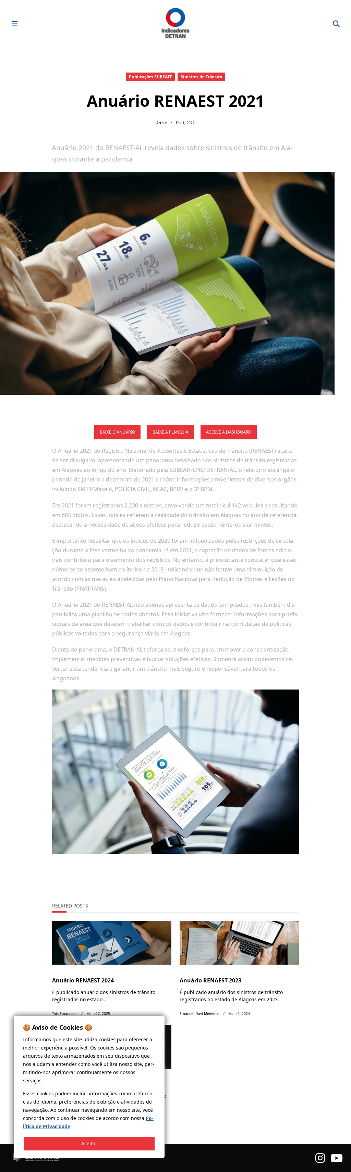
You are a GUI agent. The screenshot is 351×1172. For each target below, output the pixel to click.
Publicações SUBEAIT (150, 77)
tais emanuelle (64, 1013)
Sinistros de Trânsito (201, 77)
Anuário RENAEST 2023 (210, 980)
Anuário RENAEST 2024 (83, 980)
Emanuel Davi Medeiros (199, 1013)
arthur (161, 122)
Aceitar (89, 1143)
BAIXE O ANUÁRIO (117, 432)
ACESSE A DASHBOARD (228, 432)
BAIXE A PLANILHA (171, 432)
